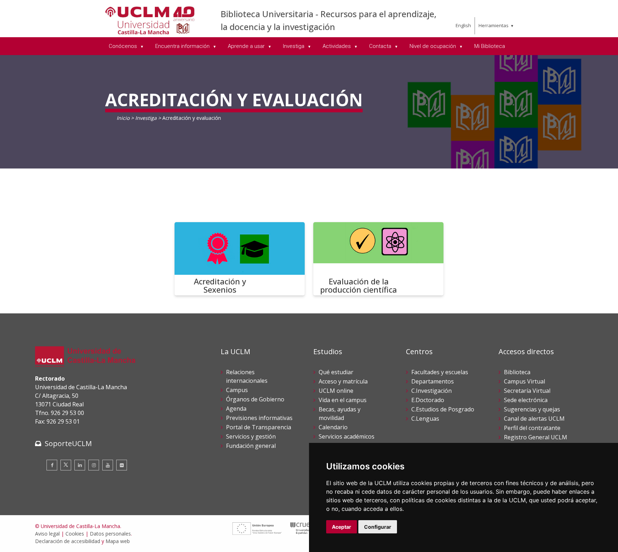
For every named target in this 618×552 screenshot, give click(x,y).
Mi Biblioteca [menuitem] (489, 46)
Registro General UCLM (535, 437)
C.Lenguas (425, 418)
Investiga (146, 117)
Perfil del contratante (532, 428)
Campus (237, 390)
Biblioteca (517, 372)
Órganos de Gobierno (255, 399)
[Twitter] (65, 465)
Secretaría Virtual (527, 391)
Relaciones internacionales (247, 376)
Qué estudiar (336, 372)
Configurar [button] (377, 527)
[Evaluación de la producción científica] (378, 259)
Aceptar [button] (341, 527)
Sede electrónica (526, 400)
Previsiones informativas (259, 418)
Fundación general (251, 446)
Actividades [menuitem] (337, 46)
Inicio (123, 117)
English (463, 25)
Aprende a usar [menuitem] (247, 46)
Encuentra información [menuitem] (183, 46)
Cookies (74, 533)
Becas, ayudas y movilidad (339, 413)
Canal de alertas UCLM (534, 418)
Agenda (236, 408)
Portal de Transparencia (258, 427)
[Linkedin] (79, 465)
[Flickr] (121, 465)
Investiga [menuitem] (294, 46)
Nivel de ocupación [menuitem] (433, 46)
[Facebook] (51, 465)
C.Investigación (431, 391)
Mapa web (118, 541)
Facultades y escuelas (439, 372)
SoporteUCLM (68, 443)
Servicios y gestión (251, 436)
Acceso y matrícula (343, 381)
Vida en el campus (343, 400)
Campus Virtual (524, 381)
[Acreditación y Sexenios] (239, 259)
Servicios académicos (346, 436)
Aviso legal (47, 533)
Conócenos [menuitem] (123, 46)
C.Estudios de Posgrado (442, 409)
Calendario (333, 427)
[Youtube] (107, 465)
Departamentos (432, 381)
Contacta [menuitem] (381, 46)
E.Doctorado (427, 400)
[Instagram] (93, 465)
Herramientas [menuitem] (494, 25)
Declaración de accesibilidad (67, 541)
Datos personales (110, 533)
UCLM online (336, 391)
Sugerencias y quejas (532, 409)
